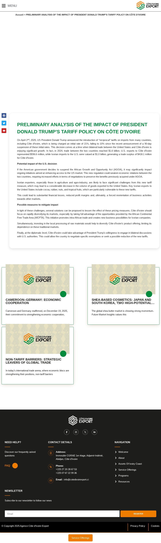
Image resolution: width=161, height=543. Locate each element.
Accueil (19, 14)
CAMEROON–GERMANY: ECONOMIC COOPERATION (33, 301)
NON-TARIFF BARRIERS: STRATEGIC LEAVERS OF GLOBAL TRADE (33, 361)
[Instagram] (76, 432)
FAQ (7, 465)
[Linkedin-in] (94, 432)
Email (8, 509)
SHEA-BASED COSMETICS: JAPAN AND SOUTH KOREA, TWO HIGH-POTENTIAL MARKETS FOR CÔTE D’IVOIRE (121, 301)
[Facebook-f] (66, 432)
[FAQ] (15, 465)
